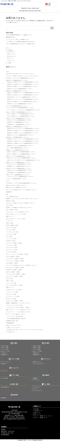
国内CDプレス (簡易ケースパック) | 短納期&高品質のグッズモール (22, 86)
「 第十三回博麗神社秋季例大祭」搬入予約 (16, 318)
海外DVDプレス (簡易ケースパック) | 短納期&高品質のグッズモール (22, 143)
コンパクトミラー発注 (11, 238)
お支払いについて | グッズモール (13, 325)
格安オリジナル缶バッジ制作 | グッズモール (16, 185)
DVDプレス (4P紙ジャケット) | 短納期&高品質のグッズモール (21, 154)
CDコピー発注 (9, 278)
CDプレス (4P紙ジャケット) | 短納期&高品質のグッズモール (21, 116)
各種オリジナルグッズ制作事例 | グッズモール (16, 187)
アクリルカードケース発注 (12, 291)
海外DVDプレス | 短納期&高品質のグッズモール (17, 137)
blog (7, 194)
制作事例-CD (9, 192)
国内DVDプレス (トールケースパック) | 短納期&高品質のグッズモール (23, 128)
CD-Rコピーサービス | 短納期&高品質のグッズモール (18, 118)
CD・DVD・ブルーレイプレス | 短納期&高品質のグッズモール (20, 78)
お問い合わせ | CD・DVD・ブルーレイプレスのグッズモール (20, 73)
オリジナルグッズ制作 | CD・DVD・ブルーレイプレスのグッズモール (22, 76)
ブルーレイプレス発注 (11, 227)
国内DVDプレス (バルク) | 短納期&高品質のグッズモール (20, 135)
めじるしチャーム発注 (11, 298)
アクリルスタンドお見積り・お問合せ (14, 276)
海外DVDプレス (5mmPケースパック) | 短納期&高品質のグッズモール (23, 141)
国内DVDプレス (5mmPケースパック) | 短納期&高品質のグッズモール (23, 130)
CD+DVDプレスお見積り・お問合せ (14, 269)
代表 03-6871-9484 (36, 10)
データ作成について (10, 331)
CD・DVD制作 (9, 50)
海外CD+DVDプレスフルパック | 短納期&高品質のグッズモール (21, 97)
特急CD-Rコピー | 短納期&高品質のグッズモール (18, 122)
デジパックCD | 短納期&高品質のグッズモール (16, 106)
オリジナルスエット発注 (11, 247)
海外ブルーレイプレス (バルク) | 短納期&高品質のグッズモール (21, 158)
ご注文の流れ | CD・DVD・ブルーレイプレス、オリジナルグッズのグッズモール (24, 329)
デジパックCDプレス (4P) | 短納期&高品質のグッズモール (20, 107)
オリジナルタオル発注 (11, 251)
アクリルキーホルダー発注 (12, 232)
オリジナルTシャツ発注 (11, 245)
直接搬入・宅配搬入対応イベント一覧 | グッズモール (18, 303)
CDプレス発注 (9, 205)
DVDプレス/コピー (11, 54)
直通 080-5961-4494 (25, 10)
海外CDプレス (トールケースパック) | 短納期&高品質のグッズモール (23, 99)
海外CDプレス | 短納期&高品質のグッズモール (16, 90)
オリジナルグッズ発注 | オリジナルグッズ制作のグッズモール (20, 203)
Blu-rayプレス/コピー (12, 56)
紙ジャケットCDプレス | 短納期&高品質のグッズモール (18, 112)
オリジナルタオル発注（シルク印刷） (14, 285)
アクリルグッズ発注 (10, 229)
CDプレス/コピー (11, 51)
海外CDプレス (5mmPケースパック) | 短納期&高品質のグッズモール (22, 94)
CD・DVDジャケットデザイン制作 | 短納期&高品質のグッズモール (21, 183)
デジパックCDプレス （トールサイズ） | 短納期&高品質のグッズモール (23, 110)
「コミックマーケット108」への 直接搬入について (17, 39)
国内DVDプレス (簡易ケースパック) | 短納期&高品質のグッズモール (22, 132)
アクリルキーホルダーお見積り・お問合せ (15, 274)
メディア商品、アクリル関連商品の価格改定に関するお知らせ (20, 41)
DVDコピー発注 (9, 280)
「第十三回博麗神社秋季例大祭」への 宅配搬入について (19, 34)
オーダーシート (9, 220)
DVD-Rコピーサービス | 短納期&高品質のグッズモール (18, 168)
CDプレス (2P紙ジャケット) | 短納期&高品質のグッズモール (21, 113)
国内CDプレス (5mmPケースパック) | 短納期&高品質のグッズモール (22, 84)
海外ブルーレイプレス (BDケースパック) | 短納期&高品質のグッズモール (24, 160)
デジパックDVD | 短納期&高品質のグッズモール (17, 147)
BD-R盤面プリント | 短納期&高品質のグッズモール (18, 166)
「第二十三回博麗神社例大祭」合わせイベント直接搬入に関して (20, 43)
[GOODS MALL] (14, 407)
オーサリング (10, 58)
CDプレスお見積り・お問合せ (13, 256)
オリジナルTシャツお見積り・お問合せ (15, 258)
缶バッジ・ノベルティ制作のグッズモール (15, 314)
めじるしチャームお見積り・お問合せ (14, 300)
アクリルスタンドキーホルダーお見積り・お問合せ (17, 307)
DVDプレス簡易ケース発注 (12, 225)
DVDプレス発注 (9, 223)
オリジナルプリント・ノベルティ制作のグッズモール (18, 311)
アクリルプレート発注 (11, 294)
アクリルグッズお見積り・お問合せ (14, 243)
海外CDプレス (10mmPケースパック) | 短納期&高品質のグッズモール (23, 92)
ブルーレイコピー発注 (11, 283)
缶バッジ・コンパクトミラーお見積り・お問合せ (17, 254)
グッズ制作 (8, 62)
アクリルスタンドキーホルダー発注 (14, 305)
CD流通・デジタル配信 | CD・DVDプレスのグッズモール (19, 207)
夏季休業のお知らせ (10, 37)
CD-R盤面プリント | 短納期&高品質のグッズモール (18, 124)
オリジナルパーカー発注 (11, 249)
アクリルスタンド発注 (11, 234)
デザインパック (10, 60)
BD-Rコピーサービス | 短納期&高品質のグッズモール (18, 162)
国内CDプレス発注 (10, 200)
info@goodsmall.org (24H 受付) (16, 419)
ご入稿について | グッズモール (13, 327)
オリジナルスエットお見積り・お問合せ (15, 267)
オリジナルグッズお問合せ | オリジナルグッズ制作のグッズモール (21, 189)
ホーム (7, 47)
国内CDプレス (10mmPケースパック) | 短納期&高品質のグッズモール (23, 82)
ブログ (7, 71)
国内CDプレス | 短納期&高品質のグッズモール (16, 80)
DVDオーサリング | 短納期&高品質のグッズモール (17, 174)
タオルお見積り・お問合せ (12, 263)
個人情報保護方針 (10, 323)
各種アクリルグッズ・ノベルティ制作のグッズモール (18, 309)
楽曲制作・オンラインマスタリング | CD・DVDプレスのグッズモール (22, 198)
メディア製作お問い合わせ (12, 196)
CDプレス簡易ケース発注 (12, 209)
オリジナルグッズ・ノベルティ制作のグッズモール (17, 212)
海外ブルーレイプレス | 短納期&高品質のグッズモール (18, 156)
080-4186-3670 (19, 415)
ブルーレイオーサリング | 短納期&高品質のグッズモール (20, 176)
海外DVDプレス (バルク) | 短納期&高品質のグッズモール (20, 145)
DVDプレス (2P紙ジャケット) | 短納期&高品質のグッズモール (21, 151)
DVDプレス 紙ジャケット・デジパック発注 (16, 214)
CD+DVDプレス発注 (10, 240)
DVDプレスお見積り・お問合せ (13, 272)
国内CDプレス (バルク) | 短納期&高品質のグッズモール (19, 88)
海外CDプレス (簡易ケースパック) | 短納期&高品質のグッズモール (22, 101)
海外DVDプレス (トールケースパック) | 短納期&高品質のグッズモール (23, 139)
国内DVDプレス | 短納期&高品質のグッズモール (17, 126)
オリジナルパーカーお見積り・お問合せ (15, 260)
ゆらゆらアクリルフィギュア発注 (13, 289)
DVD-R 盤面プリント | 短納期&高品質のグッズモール (19, 172)
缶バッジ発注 (9, 236)
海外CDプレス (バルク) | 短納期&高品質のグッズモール (19, 103)
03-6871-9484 (15, 413)
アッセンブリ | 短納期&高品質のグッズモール (16, 178)
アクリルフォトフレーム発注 (12, 296)
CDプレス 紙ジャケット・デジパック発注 (15, 218)
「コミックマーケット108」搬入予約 (14, 316)
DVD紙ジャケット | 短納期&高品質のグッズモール (17, 150)
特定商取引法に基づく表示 (12, 320)
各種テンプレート (10, 216)
